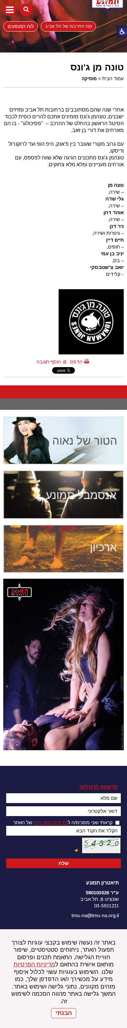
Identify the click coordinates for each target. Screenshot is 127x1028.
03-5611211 (106, 905)
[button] (9, 9)
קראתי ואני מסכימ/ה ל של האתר (63, 822)
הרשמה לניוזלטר (98, 787)
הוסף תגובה (48, 362)
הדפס (76, 362)
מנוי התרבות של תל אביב (68, 26)
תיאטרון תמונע (102, 883)
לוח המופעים (20, 26)
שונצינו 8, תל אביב (99, 899)
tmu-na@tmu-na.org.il (95, 915)
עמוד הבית (113, 78)
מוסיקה (89, 78)
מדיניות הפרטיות (34, 964)
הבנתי (63, 1013)
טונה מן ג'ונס (97, 67)
